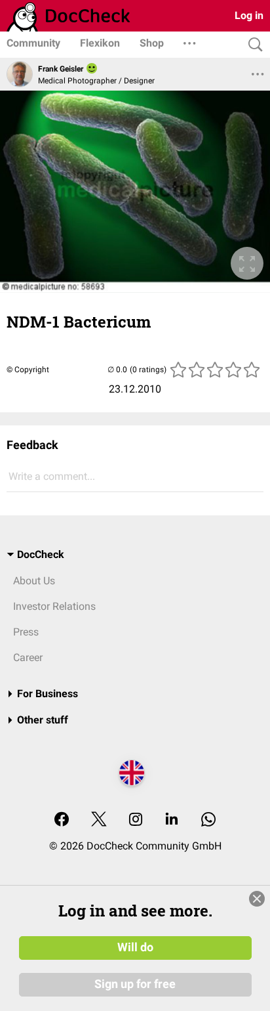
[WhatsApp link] (208, 820)
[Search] (252, 45)
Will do (135, 947)
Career (28, 657)
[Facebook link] (61, 820)
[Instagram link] (135, 820)
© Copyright (28, 369)
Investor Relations (54, 606)
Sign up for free (135, 984)
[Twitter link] (99, 820)
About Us (34, 580)
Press (26, 632)
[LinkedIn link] (171, 820)
